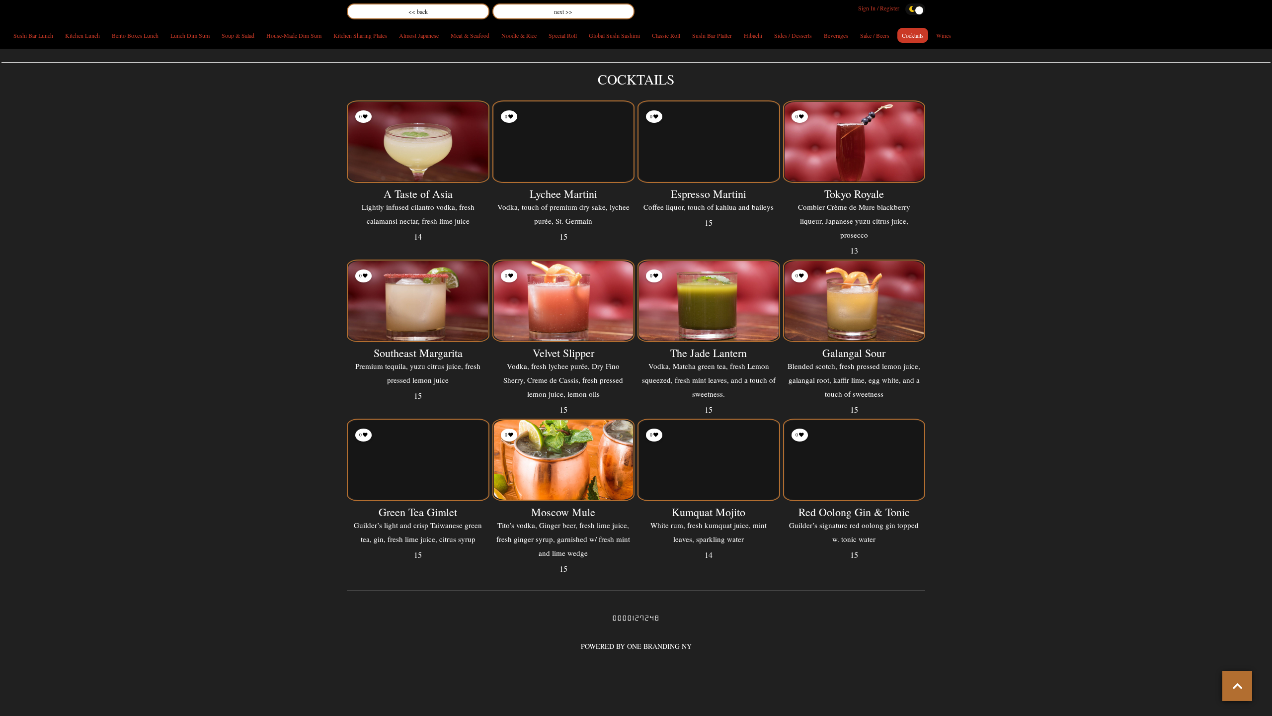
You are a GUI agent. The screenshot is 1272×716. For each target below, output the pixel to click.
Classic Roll (666, 35)
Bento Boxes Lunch (135, 35)
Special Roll (563, 35)
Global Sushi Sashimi (614, 35)
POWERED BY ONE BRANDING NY (636, 646)
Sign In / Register (878, 8)
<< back (418, 11)
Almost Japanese (419, 35)
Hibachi (753, 35)
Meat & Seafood (470, 35)
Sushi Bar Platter (712, 35)
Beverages (836, 35)
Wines (943, 35)
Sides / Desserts (793, 35)
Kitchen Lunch (82, 35)
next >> (563, 11)
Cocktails (913, 35)
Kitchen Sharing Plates (360, 35)
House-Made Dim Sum (293, 35)
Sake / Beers (874, 35)
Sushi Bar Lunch (33, 35)
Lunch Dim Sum (190, 35)
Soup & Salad (238, 35)
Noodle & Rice (519, 35)
